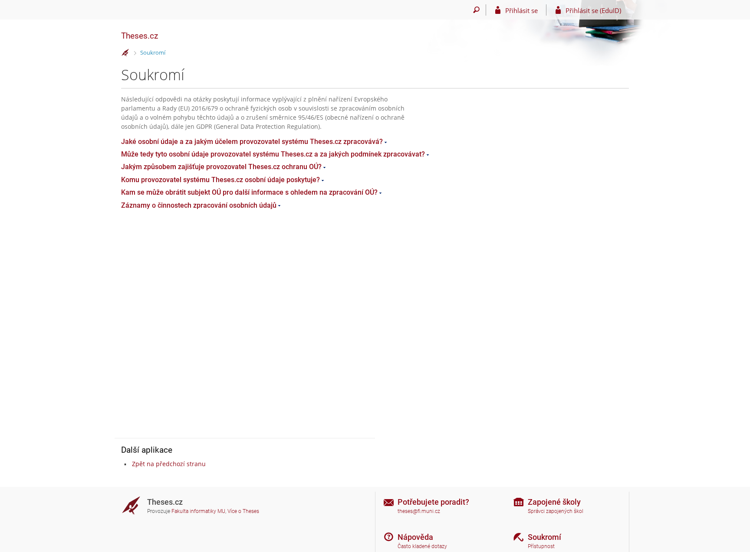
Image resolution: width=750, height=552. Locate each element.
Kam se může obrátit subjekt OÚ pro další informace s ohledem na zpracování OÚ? (249, 192)
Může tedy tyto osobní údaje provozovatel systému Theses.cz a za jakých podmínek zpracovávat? (273, 154)
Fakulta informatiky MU (198, 511)
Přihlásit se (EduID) (593, 10)
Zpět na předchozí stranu (169, 464)
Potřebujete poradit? (433, 501)
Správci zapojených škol (555, 511)
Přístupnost (541, 546)
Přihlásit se (521, 10)
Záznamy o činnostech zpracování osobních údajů (198, 205)
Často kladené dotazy (422, 546)
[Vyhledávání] (476, 10)
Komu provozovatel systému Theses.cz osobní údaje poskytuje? (220, 180)
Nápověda (415, 537)
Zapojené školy (554, 501)
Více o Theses (243, 511)
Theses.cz (139, 36)
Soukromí (152, 52)
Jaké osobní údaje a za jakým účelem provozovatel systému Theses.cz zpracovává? (252, 141)
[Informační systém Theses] (125, 53)
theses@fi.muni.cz (419, 511)
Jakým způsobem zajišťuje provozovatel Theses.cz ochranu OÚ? (221, 167)
